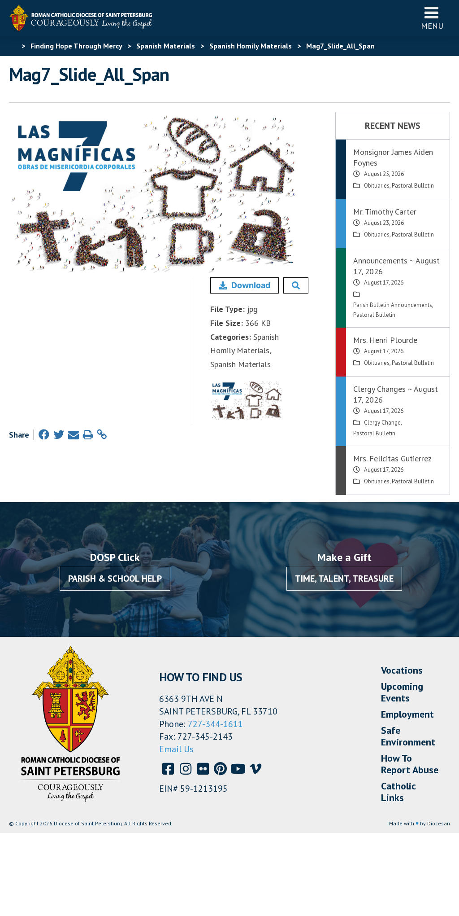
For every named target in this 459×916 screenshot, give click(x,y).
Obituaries (377, 185)
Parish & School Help (115, 578)
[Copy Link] (102, 435)
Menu (432, 26)
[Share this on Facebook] (44, 435)
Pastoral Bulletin (413, 185)
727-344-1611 (215, 724)
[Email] (73, 435)
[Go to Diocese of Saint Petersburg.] (12, 45)
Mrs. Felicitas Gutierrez (392, 458)
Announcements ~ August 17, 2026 (396, 265)
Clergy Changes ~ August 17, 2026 (395, 394)
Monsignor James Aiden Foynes (393, 157)
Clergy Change (382, 422)
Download (250, 285)
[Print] (88, 435)
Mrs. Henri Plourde (385, 340)
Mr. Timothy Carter (384, 211)
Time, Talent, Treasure (344, 578)
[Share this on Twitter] (58, 435)
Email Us (176, 749)
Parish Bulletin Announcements (392, 305)
